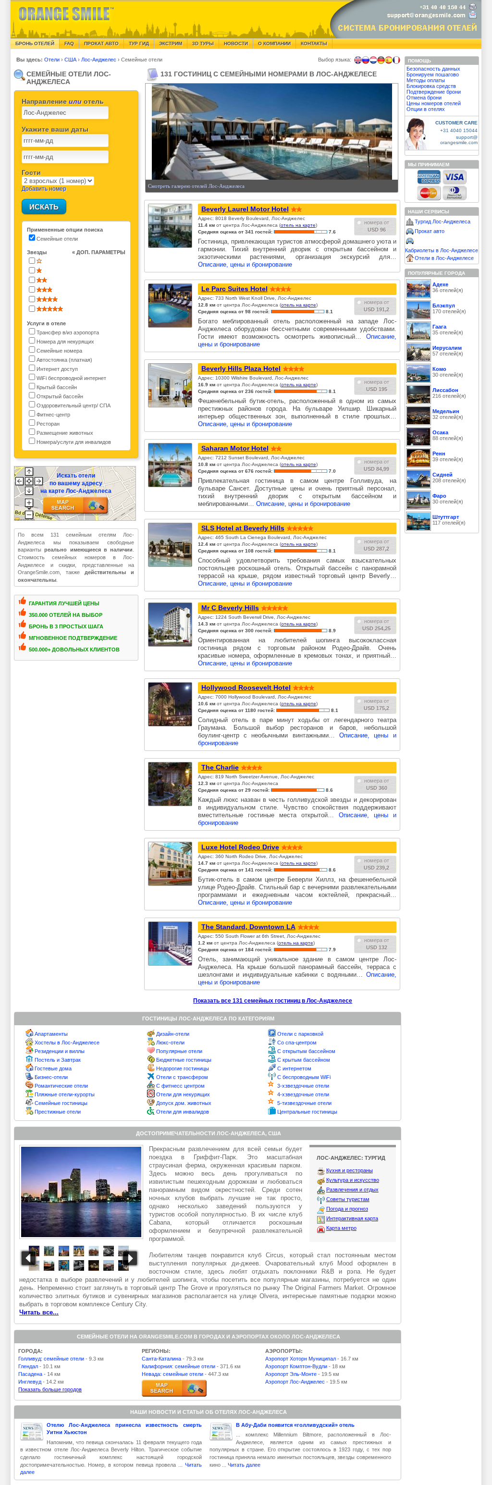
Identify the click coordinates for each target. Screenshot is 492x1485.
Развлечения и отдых (352, 1189)
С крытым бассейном (303, 1060)
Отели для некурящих (183, 1094)
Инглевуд (29, 1382)
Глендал (28, 1366)
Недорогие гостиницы (182, 1068)
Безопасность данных (433, 69)
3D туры (203, 43)
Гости (31, 172)
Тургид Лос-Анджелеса (442, 221)
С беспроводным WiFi (304, 1077)
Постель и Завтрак (58, 1060)
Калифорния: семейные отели (178, 1366)
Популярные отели (179, 1051)
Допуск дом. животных (183, 1103)
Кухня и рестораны (349, 1170)
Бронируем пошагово (432, 74)
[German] (381, 60)
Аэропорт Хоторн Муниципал (300, 1359)
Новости (236, 43)
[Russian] (365, 60)
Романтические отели (61, 1086)
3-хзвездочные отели (303, 1086)
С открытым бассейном (306, 1051)
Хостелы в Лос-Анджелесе (67, 1042)
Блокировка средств (431, 86)
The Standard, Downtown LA (248, 927)
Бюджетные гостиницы (183, 1060)
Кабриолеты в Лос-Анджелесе (441, 250)
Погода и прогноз (347, 1209)
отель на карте (298, 225)
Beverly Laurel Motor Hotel (245, 209)
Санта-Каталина (161, 1359)
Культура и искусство (352, 1180)
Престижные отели (58, 1112)
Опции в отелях (425, 109)
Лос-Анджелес (99, 59)
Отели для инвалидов (182, 1112)
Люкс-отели (170, 1042)
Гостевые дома (53, 1068)
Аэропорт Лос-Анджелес (295, 1382)
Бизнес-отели (51, 1077)
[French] (396, 60)
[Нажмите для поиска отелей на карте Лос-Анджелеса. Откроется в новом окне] (174, 1388)
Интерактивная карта (352, 1218)
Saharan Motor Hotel (235, 448)
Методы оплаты (425, 80)
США (71, 59)
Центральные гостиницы (307, 1112)
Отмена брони (424, 97)
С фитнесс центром (180, 1086)
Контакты (314, 43)
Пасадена (30, 1374)
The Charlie (220, 767)
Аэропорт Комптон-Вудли (296, 1366)
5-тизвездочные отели (304, 1103)
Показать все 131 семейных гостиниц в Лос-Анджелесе (272, 1000)
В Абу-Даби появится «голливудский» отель (295, 1425)
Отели (52, 59)
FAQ (69, 43)
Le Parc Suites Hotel (234, 289)
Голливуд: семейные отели (51, 1359)
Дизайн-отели (172, 1034)
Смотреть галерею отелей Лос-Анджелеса (196, 185)
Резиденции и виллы (60, 1051)
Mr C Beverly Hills (230, 608)
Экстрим (170, 43)
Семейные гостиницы (61, 1103)
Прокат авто (101, 43)
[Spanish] (389, 60)
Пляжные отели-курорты (65, 1094)
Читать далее (244, 1465)
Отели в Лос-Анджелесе (444, 258)
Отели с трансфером (182, 1077)
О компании (274, 43)
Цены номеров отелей (433, 103)
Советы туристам (347, 1199)
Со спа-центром (297, 1042)
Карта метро (341, 1228)
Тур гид (139, 43)
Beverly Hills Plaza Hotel (241, 368)
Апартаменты (51, 1034)
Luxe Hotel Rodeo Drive (240, 847)
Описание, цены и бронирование (245, 264)
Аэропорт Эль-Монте (291, 1374)
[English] (358, 60)
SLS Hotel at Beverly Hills (242, 528)
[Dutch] (373, 60)
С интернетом (294, 1068)
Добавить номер (44, 188)
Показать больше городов (50, 1389)
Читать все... (39, 1312)
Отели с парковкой (300, 1034)
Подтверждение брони (433, 92)
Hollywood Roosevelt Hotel (246, 687)
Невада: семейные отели (172, 1374)
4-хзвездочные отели (303, 1094)
